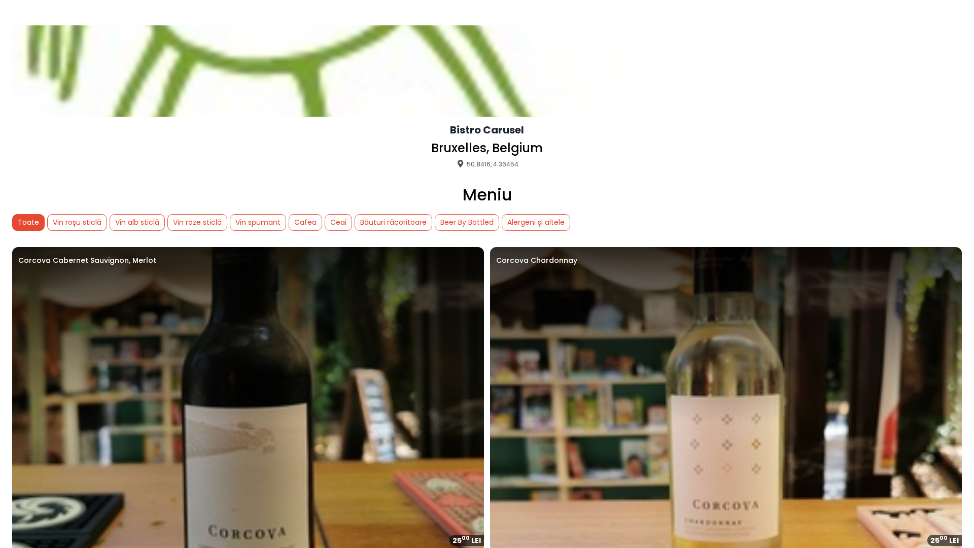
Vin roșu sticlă (77, 222)
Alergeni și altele (536, 222)
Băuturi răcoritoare (393, 222)
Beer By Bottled (467, 222)
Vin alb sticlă (137, 222)
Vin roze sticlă (197, 222)
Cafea (305, 222)
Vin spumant (258, 222)
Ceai (338, 222)
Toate (28, 222)
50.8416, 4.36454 (491, 164)
